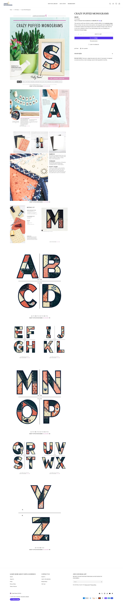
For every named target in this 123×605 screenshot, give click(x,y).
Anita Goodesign (16, 596)
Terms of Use (87, 584)
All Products (16, 9)
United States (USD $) (16, 593)
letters (85, 30)
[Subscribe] (101, 582)
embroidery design (109, 23)
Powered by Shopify (25, 596)
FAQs (11, 581)
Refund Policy (44, 581)
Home (11, 9)
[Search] (110, 3)
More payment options (94, 40)
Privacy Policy (13, 584)
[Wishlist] (116, 3)
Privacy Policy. (93, 584)
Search (11, 576)
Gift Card (43, 584)
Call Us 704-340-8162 (46, 579)
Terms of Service (13, 586)
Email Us (43, 576)
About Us (12, 579)
